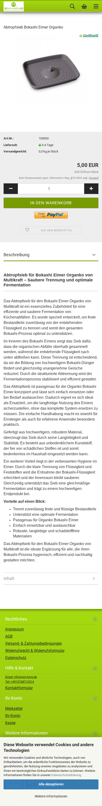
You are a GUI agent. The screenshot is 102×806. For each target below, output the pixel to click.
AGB (9, 636)
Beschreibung (16, 254)
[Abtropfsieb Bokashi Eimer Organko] (51, 69)
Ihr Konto (12, 715)
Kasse (10, 723)
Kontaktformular (19, 688)
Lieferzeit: (11, 145)
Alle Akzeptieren (51, 784)
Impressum (14, 629)
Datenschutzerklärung (66, 775)
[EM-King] (12, 6)
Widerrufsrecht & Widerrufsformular (35, 650)
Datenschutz (15, 657)
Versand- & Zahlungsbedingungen (33, 643)
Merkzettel (14, 708)
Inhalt (9, 578)
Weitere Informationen (51, 796)
